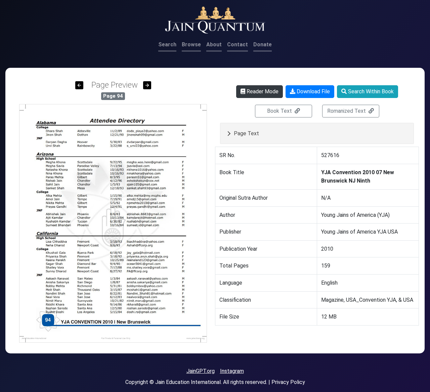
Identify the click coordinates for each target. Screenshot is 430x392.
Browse (191, 44)
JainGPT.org (200, 371)
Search (167, 44)
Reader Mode (261, 91)
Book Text (280, 111)
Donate (262, 44)
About (214, 44)
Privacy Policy (288, 382)
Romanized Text (347, 111)
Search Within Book (370, 91)
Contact (237, 44)
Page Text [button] (246, 133)
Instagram (232, 371)
